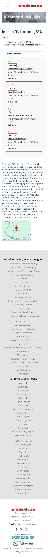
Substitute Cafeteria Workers (20, 115)
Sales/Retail (23, 366)
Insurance (23, 344)
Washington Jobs (23, 482)
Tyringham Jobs (23, 478)
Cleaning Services (23, 286)
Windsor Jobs (23, 493)
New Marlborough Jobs (23, 441)
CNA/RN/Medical (23, 290)
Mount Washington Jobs (23, 431)
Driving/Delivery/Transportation (23, 301)
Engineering (23, 308)
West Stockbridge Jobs (23, 486)
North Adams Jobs (23, 445)
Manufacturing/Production (23, 359)
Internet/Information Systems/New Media (23, 347)
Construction (23, 293)
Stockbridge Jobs (23, 474)
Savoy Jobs (23, 467)
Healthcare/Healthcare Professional (23, 316)
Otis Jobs (23, 448)
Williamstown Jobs (23, 489)
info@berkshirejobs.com (26, 524)
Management (23, 355)
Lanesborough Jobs (23, 420)
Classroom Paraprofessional (20, 69)
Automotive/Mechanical (23, 275)
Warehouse (23, 374)
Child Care (23, 282)
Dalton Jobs (23, 398)
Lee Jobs (23, 424)
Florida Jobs (23, 405)
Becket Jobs (23, 387)
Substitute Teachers (16, 92)
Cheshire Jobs (23, 390)
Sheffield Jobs (23, 471)
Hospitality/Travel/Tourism (23, 329)
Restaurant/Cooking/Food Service (23, 362)
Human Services (23, 336)
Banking (23, 278)
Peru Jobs (23, 452)
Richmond (12, 78)
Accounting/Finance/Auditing (23, 264)
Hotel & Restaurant (23, 333)
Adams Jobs (23, 383)
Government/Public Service (23, 312)
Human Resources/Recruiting (23, 340)
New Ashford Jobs (23, 435)
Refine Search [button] (12, 53)
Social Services (23, 370)
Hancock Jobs (23, 413)
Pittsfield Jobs (23, 456)
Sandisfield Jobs (23, 463)
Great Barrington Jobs (23, 409)
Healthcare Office (23, 321)
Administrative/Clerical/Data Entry (23, 271)
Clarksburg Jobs (23, 394)
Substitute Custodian (17, 139)
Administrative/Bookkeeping (23, 267)
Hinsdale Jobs (23, 417)
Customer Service (23, 297)
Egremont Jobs (23, 402)
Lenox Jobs (23, 428)
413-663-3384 (25, 520)
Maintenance (23, 351)
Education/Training (23, 305)
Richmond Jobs (23, 459)
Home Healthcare (23, 325)
